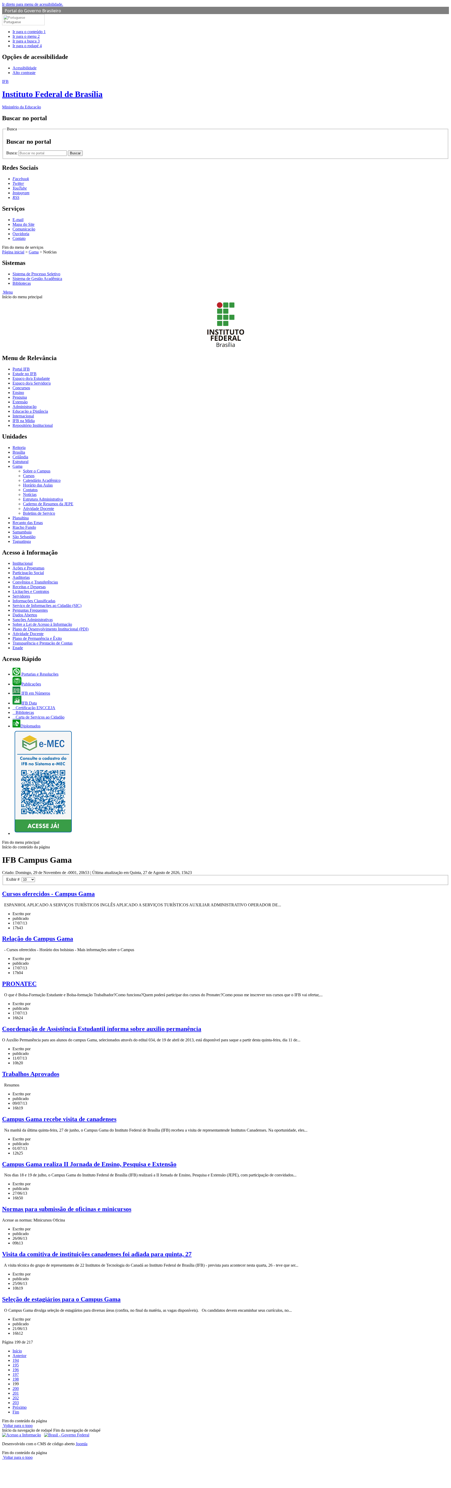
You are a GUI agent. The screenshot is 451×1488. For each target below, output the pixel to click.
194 (16, 1360)
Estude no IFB (25, 374)
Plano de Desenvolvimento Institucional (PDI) (50, 629)
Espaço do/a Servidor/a (32, 383)
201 (16, 1393)
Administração (25, 406)
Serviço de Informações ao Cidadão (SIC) (47, 605)
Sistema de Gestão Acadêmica (37, 278)
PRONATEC (19, 983)
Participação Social (28, 572)
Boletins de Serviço (39, 513)
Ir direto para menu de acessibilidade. (32, 4)
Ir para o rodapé (27, 46)
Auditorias (21, 577)
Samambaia (22, 532)
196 (16, 1370)
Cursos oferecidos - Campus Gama (48, 893)
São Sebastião (24, 537)
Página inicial (13, 252)
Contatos (30, 490)
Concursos (21, 388)
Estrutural (20, 461)
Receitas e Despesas (29, 587)
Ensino (18, 392)
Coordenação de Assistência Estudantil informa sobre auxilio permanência (101, 1028)
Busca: (12, 153)
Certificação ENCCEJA (35, 708)
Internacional (23, 416)
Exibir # (14, 879)
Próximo (20, 1407)
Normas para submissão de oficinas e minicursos (66, 1209)
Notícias (30, 494)
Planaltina (21, 518)
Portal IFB (21, 369)
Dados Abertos (25, 615)
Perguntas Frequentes (30, 610)
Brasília (19, 452)
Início (17, 1351)
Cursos (28, 475)
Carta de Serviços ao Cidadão (39, 717)
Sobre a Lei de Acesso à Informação (42, 624)
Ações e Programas (28, 568)
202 (16, 1398)
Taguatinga (22, 541)
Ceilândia (20, 457)
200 (16, 1388)
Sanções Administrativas (33, 619)
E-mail (18, 219)
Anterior (19, 1355)
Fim (16, 1412)
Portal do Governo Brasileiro (33, 11)
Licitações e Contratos (31, 591)
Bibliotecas (22, 283)
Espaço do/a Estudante (31, 378)
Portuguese (12, 22)
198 (16, 1379)
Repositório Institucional (33, 425)
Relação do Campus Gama (37, 938)
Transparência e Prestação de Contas (43, 643)
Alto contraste (24, 72)
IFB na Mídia (24, 420)
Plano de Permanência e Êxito (37, 638)
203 (16, 1402)
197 (16, 1374)
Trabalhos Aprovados (30, 1074)
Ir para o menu (26, 36)
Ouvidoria (21, 234)
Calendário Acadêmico (42, 480)
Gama (34, 252)
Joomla (81, 1444)
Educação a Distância (30, 411)
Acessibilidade (25, 68)
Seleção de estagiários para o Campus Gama (61, 1299)
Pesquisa (20, 397)
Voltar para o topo (17, 1425)
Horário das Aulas (38, 485)
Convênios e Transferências (35, 582)
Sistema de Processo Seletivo (36, 274)
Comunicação (24, 229)
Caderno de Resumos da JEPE (48, 504)
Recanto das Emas (28, 522)
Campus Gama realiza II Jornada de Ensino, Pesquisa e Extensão (89, 1164)
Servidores (21, 596)
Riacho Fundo (24, 527)
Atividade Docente (38, 508)
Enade (18, 648)
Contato (19, 238)
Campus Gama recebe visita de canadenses (59, 1119)
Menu (7, 292)
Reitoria (19, 447)
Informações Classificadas (34, 601)
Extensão (20, 402)
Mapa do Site (23, 224)
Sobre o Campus (36, 471)
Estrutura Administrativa (43, 499)
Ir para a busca (26, 41)
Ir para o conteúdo (29, 31)
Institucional (23, 563)
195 (16, 1365)
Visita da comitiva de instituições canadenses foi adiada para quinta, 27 (97, 1254)
